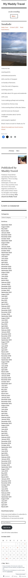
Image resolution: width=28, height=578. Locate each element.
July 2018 (4, 364)
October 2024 (5, 239)
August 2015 (5, 425)
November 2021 (6, 288)
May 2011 (4, 503)
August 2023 (5, 254)
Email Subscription (7, 511)
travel (3, 129)
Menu (13, 16)
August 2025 (5, 227)
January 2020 (5, 332)
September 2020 (6, 316)
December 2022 (6, 266)
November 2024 (6, 236)
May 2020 (4, 324)
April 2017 (4, 391)
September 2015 (6, 423)
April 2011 (4, 505)
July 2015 (4, 427)
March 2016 (4, 415)
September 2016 (6, 403)
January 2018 (5, 375)
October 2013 (5, 465)
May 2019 (4, 348)
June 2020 (4, 322)
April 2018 (4, 370)
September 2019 (6, 340)
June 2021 (4, 298)
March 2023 (5, 264)
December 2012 (6, 481)
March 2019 (4, 352)
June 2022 (4, 276)
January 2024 (5, 246)
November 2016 (6, 401)
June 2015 (4, 429)
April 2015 (4, 433)
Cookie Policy (10, 571)
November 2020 (6, 312)
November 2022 (6, 268)
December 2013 (6, 461)
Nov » (7, 563)
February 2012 (5, 493)
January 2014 (5, 459)
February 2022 (5, 282)
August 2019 (5, 342)
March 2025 (5, 231)
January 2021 (5, 308)
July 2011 (4, 501)
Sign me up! (6, 527)
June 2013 (4, 471)
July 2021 (4, 296)
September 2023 (6, 252)
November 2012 (6, 483)
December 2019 (6, 334)
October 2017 (5, 381)
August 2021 (5, 294)
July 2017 (4, 385)
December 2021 (6, 286)
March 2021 (4, 304)
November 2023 (6, 248)
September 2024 (6, 240)
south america (19, 127)
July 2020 (4, 320)
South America (5, 29)
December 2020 (6, 310)
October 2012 (5, 485)
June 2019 (4, 346)
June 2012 (4, 489)
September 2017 (6, 383)
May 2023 (4, 260)
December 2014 (6, 441)
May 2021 (4, 300)
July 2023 (4, 256)
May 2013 (4, 473)
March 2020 (5, 328)
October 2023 (5, 250)
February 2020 (5, 330)
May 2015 (4, 431)
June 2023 (4, 258)
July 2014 (4, 449)
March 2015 (4, 435)
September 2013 (6, 467)
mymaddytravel (10, 127)
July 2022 (4, 274)
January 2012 (5, 495)
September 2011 (6, 497)
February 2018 (5, 374)
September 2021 (6, 292)
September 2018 (6, 360)
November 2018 (6, 356)
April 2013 (4, 475)
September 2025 (6, 225)
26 (7, 558)
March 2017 (4, 393)
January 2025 (5, 233)
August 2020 (5, 318)
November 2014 (6, 443)
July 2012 (4, 487)
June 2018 (4, 366)
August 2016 (5, 405)
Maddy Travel (4, 27)
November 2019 (6, 336)
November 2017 (6, 379)
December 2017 (6, 378)
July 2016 (4, 407)
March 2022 (5, 280)
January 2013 (5, 479)
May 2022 (4, 278)
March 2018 (4, 372)
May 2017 (4, 389)
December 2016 (6, 399)
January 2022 (5, 284)
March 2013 (4, 477)
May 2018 (4, 368)
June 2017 (4, 387)
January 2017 (5, 397)
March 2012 (4, 491)
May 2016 (4, 411)
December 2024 (6, 235)
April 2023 (4, 262)
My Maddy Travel (14, 4)
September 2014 (6, 447)
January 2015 (5, 439)
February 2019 (5, 354)
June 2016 (4, 409)
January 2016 (5, 419)
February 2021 (5, 306)
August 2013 (5, 469)
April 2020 (4, 326)
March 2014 (4, 455)
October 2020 (5, 314)
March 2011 (4, 507)
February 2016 (5, 417)
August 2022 (5, 272)
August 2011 (5, 499)
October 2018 (5, 358)
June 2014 (4, 451)
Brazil (21, 27)
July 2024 (4, 244)
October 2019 (5, 338)
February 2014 (5, 457)
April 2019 (4, 350)
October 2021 (5, 290)
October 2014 (5, 445)
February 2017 (5, 395)
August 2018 (5, 362)
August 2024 (5, 242)
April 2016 (4, 413)
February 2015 (5, 437)
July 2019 (4, 344)
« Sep (3, 563)
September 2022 (6, 270)
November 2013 (6, 463)
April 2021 (4, 302)
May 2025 (4, 229)
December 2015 (6, 421)
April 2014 (4, 453)
